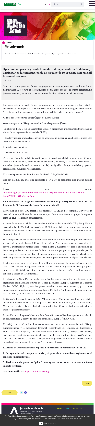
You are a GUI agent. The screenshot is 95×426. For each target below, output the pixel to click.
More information (49, 423)
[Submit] (81, 4)
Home (8, 43)
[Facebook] (25, 392)
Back (87, 383)
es (49, 4)
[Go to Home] (13, 5)
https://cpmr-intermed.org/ (37, 371)
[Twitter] (22, 392)
